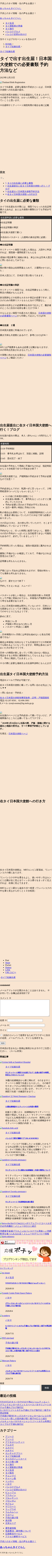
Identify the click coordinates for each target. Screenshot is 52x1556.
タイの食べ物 (11, 1462)
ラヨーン (9, 1515)
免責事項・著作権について (18, 1531)
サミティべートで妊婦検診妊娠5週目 (19, 1202)
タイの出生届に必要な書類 (20, 183)
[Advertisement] (26, 140)
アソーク (9, 1436)
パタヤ (8, 1484)
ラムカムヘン (11, 1512)
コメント (5, 998)
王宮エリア (10, 1523)
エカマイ (9, 1448)
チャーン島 (10, 1478)
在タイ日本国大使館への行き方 (22, 194)
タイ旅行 (9, 29)
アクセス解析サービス (16, 1536)
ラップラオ (10, 1509)
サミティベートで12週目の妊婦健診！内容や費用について (28, 1170)
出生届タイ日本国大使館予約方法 (23, 191)
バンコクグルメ (12, 31)
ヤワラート (10, 1506)
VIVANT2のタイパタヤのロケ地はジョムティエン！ (25, 1283)
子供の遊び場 (11, 1517)
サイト (3, 1030)
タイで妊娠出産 (8, 977)
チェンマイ (10, 1476)
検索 (2, 1383)
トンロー (9, 1481)
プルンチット (11, 1498)
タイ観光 (9, 1473)
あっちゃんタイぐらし (10, 8)
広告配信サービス (13, 1534)
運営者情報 (10, 1528)
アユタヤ (9, 1445)
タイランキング (6, 1268)
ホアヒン (9, 1503)
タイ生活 (9, 23)
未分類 (8, 1520)
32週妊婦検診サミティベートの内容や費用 (21, 1107)
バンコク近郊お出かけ (16, 34)
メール (4, 1025)
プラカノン (10, 1495)
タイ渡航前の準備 (13, 26)
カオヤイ (9, 1450)
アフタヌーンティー (15, 1442)
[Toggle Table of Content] (2, 178)
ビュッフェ (10, 1492)
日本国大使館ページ (18, 733)
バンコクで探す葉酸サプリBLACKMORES (22, 1138)
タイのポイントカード (16, 1459)
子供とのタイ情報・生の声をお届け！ (18, 1541)
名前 (3, 1020)
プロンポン (10, 1501)
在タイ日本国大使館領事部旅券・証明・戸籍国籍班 (24, 698)
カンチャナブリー (13, 1453)
